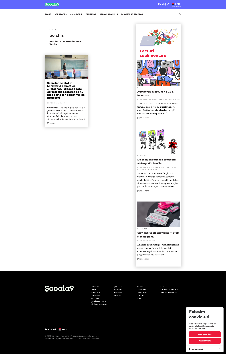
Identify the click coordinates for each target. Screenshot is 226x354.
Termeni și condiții (169, 289)
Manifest (118, 289)
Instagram (142, 292)
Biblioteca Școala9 (132, 14)
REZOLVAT (91, 14)
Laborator (61, 14)
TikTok (140, 295)
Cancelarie (76, 14)
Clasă (48, 14)
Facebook (141, 289)
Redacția (118, 292)
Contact (117, 295)
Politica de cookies (168, 292)
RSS (139, 298)
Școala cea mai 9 (109, 14)
